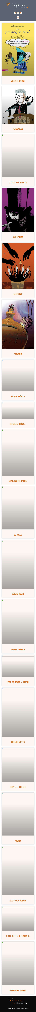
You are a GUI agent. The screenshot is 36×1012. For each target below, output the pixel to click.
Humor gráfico (18, 396)
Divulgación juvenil (18, 481)
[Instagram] (18, 13)
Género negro (18, 593)
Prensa (18, 840)
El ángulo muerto (18, 900)
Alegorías (18, 294)
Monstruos (18, 237)
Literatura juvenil (18, 990)
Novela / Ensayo (18, 787)
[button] (18, 17)
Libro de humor (18, 80)
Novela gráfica (18, 649)
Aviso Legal (27, 1008)
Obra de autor (18, 742)
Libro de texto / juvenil (18, 682)
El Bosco (18, 534)
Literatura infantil (18, 182)
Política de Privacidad (11, 1008)
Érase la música (18, 424)
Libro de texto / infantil (18, 936)
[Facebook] (15, 13)
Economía (18, 354)
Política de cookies (20, 1008)
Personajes (18, 128)
